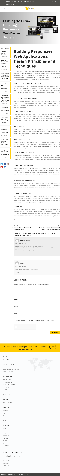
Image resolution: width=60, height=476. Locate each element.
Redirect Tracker (7, 402)
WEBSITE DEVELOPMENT (9, 367)
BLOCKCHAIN (6, 359)
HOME (4, 428)
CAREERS (5, 440)
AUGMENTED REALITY (8, 389)
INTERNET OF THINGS (8, 379)
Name (16, 299)
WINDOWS (5, 410)
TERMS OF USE (6, 465)
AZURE (4, 420)
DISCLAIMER (5, 463)
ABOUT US (5, 438)
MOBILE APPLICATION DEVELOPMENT (12, 369)
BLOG (4, 443)
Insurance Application (9, 405)
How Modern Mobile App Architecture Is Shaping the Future (4, 87)
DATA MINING (6, 387)
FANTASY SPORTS (7, 392)
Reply (18, 254)
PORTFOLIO (5, 431)
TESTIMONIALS (6, 448)
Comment (17, 288)
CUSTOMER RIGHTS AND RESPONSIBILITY (13, 468)
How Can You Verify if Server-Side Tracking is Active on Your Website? (4, 131)
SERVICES (5, 433)
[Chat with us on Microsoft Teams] (17, 456)
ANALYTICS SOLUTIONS (8, 364)
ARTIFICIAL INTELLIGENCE (9, 384)
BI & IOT (5, 362)
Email (16, 306)
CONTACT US (6, 460)
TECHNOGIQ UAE (6, 445)
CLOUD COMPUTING (7, 382)
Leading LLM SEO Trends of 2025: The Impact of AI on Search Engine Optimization (5, 153)
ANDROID (5, 413)
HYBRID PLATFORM (7, 418)
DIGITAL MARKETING (8, 372)
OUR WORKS (6, 436)
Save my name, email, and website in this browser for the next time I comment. (35, 320)
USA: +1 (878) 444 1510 (29, 1)
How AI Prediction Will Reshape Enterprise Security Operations (5, 51)
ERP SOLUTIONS (6, 394)
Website (16, 313)
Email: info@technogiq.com (9, 4)
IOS (3, 415)
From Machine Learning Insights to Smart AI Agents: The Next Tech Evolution (5, 98)
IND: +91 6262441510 (8, 1)
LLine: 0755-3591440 (18, 1)
